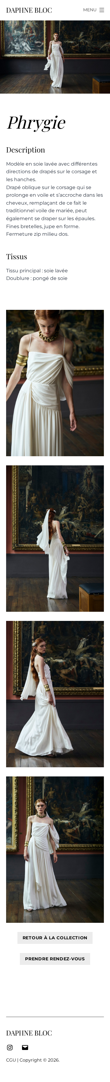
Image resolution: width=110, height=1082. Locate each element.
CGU (11, 1060)
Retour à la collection (55, 937)
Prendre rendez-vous (55, 959)
